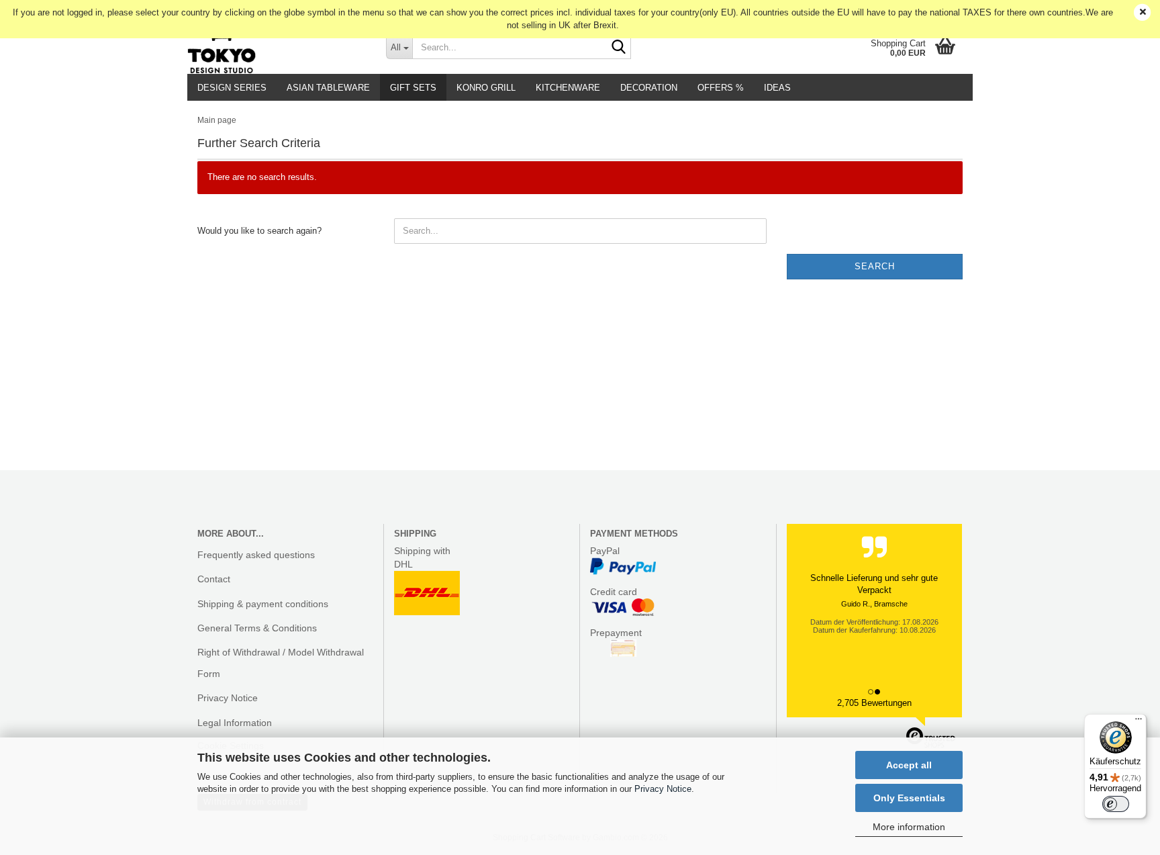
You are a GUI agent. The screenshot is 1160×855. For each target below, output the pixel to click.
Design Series (232, 88)
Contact (213, 579)
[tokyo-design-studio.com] (276, 47)
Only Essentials (909, 798)
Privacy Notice (662, 789)
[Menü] (1138, 722)
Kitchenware (568, 88)
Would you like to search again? (259, 231)
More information (909, 826)
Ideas (777, 88)
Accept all (909, 765)
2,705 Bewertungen (874, 703)
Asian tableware (328, 88)
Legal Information (234, 722)
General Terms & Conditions (257, 628)
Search (875, 266)
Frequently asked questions (256, 554)
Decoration (648, 88)
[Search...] (618, 48)
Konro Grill (486, 88)
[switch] (1115, 804)
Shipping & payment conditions (262, 603)
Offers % (720, 88)
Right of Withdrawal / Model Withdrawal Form (280, 663)
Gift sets (413, 88)
